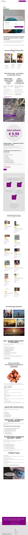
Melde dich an (8, 188)
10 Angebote (8, 334)
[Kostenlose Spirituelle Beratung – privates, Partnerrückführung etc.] (7, 58)
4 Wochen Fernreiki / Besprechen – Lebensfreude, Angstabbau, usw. (18, 242)
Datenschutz (16, 531)
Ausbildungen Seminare (9, 324)
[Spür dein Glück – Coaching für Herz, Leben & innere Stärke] (7, 249)
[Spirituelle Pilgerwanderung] (13, 58)
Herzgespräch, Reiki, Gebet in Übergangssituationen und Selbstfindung (9, 293)
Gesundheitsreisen (19, 315)
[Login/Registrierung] (16, 1)
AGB (15, 530)
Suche (19, 26)
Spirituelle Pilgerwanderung (13, 64)
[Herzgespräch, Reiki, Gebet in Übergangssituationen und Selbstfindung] (7, 289)
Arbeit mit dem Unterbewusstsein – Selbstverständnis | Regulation (18, 293)
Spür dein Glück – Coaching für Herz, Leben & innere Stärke (9, 253)
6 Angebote (8, 316)
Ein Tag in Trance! (7, 281)
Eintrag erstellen (19, 188)
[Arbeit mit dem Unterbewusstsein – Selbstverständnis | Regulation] (17, 289)
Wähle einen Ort (7, 23)
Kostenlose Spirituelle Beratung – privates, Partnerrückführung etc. (7, 65)
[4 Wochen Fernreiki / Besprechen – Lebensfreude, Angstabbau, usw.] (17, 237)
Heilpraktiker (9, 315)
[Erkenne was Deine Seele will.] (17, 262)
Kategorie (15, 23)
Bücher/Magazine (10, 333)
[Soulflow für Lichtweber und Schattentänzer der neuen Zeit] (7, 262)
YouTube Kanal (14, 522)
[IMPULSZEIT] (19, 58)
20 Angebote (8, 325)
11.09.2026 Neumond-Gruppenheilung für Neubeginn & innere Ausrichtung (18, 254)
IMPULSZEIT (19, 64)
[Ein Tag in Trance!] (6, 276)
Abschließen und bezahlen (14, 202)
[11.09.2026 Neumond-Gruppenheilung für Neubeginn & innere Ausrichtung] (17, 250)
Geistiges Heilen (21, 324)
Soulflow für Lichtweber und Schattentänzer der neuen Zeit (9, 267)
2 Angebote (17, 316)
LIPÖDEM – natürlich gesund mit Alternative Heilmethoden (18, 278)
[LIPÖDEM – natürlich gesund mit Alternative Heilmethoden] (17, 275)
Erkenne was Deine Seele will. (18, 267)
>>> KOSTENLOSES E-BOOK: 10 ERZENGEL (8, 115)
